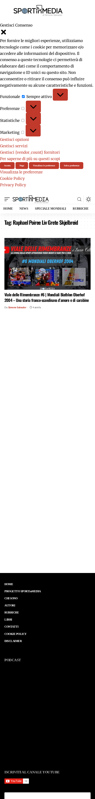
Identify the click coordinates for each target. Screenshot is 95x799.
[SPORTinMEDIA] (30, 199)
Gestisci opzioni (14, 139)
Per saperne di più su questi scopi (30, 158)
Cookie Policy (12, 178)
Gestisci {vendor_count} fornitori (30, 152)
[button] (47, 33)
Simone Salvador (17, 307)
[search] (79, 199)
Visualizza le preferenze (44, 165)
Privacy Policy (13, 184)
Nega (21, 165)
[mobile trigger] (8, 199)
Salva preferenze (71, 165)
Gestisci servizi (14, 146)
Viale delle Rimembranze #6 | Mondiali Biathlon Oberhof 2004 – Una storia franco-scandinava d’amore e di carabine (46, 297)
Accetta (7, 165)
